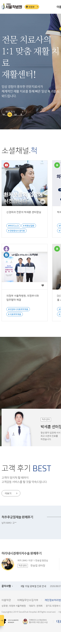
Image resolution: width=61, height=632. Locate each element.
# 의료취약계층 (14, 314)
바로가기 (10, 112)
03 (15, 114)
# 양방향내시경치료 (16, 230)
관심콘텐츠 (43, 202)
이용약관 (6, 600)
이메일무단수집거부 (27, 600)
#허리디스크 (13, 225)
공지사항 (6, 586)
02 (9, 114)
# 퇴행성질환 (28, 225)
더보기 (8, 493)
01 (4, 114)
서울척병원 (12, 6)
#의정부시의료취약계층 (18, 309)
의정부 (31, 6)
